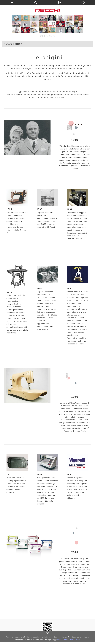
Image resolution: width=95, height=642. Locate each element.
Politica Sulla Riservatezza (68, 639)
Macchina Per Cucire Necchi (47, 10)
